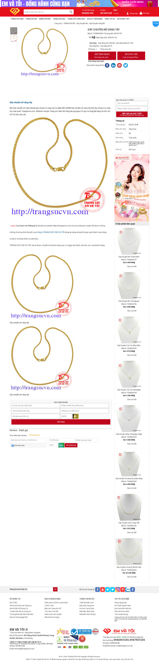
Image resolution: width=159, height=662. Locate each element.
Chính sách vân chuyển (53, 614)
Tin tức (116, 13)
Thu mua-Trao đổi (51, 611)
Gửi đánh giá (71, 445)
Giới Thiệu (13, 603)
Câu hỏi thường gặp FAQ (18, 617)
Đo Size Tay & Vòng (87, 608)
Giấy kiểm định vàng (87, 611)
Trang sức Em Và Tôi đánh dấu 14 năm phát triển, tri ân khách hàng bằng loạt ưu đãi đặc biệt (130, 619)
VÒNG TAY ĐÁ (110, 19)
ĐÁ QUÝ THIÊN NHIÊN (95, 19)
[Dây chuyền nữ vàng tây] (13, 30)
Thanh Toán (49, 605)
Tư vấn (155, 23)
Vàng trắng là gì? (120, 603)
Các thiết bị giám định (122, 605)
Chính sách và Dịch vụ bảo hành (56, 603)
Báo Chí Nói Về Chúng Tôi (19, 608)
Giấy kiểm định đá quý (88, 614)
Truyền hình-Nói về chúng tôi (20, 611)
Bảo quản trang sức (87, 605)
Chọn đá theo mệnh (121, 611)
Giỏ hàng (144, 13)
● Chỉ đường (28, 638)
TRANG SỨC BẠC (59, 19)
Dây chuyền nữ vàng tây (21, 102)
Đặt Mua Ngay (102, 55)
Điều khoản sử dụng (52, 617)
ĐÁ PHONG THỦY (123, 19)
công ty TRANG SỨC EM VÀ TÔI (50, 232)
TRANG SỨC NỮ (31, 19)
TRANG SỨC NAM (17, 19)
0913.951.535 (130, 55)
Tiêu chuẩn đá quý (121, 614)
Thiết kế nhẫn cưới (86, 603)
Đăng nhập (134, 13)
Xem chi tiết (131, 266)
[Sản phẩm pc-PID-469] (131, 188)
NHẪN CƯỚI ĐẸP (45, 19)
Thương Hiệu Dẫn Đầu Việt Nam (21, 614)
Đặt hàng (61, 422)
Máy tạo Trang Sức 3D (53, 608)
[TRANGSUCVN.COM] (15, 14)
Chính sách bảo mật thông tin (21, 605)
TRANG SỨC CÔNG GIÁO (76, 19)
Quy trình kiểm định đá (122, 608)
